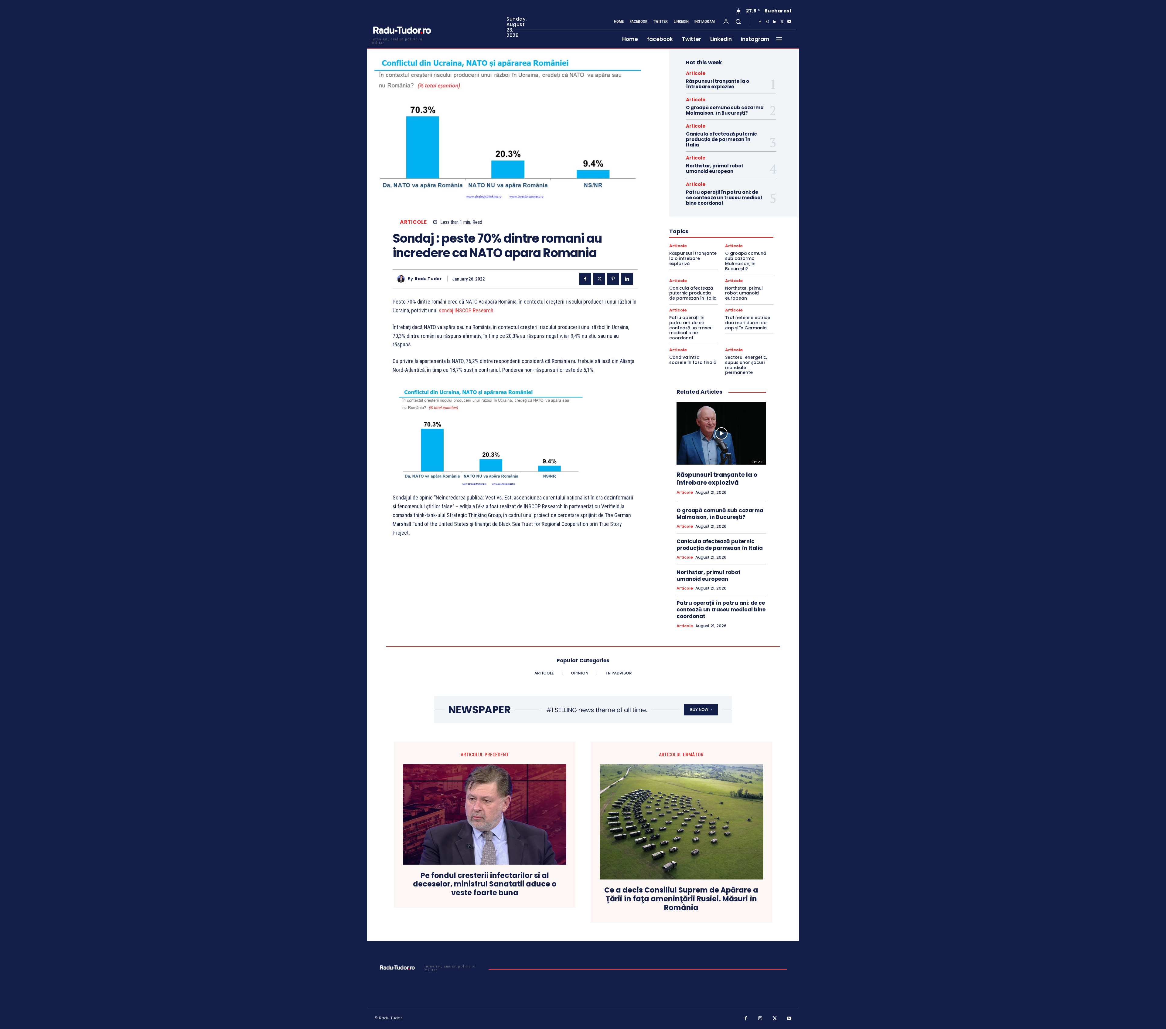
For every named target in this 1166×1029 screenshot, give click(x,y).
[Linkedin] (774, 21)
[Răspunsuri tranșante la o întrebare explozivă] (721, 433)
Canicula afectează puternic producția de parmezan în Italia (721, 139)
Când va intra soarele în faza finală (692, 359)
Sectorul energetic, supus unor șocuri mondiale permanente (746, 364)
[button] (738, 21)
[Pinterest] (613, 279)
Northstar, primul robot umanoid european (714, 168)
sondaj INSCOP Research (466, 310)
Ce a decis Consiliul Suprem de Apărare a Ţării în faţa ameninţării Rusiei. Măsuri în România (681, 899)
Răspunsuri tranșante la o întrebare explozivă (717, 84)
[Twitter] (782, 21)
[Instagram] (767, 21)
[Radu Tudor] (402, 279)
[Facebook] (760, 21)
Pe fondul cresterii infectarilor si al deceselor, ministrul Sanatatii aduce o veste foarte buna (485, 884)
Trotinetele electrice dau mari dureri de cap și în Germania (747, 322)
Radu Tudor (428, 278)
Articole (413, 222)
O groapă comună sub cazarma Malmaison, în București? (725, 110)
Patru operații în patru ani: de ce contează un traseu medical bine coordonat (724, 197)
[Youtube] (789, 21)
